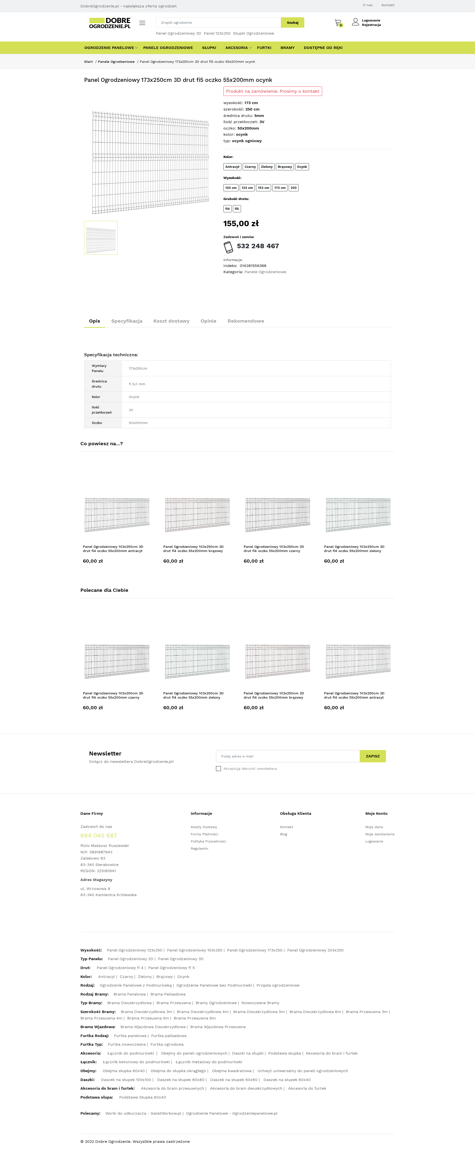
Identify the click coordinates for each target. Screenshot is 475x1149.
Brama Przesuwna (173, 1002)
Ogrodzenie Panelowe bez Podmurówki (214, 985)
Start (88, 62)
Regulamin (199, 848)
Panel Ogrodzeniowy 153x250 (194, 950)
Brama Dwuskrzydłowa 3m (146, 1011)
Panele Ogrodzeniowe (168, 47)
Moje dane (374, 827)
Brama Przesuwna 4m (101, 1018)
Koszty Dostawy (204, 827)
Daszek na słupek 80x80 (180, 1079)
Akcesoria (236, 47)
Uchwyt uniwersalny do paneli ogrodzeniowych (303, 1070)
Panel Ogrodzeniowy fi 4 (120, 967)
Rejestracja (371, 25)
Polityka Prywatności (208, 841)
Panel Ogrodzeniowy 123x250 (134, 950)
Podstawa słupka (284, 1053)
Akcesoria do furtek (307, 1088)
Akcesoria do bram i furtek (331, 1053)
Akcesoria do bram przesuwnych (172, 1088)
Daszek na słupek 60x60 (234, 1079)
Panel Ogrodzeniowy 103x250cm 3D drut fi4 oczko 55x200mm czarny (274, 549)
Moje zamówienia (380, 834)
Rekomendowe (246, 321)
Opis (94, 321)
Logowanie (371, 20)
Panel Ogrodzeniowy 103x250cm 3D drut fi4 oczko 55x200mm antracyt (113, 549)
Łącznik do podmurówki (131, 1053)
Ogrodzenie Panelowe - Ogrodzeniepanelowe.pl (232, 1113)
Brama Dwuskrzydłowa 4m (203, 1011)
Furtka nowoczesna (127, 1044)
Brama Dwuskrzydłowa (129, 1002)
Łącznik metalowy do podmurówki (209, 1062)
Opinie (208, 321)
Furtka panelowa (130, 1035)
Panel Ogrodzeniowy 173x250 (255, 950)
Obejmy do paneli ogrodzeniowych (194, 1053)
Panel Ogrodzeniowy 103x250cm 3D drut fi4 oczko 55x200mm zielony (354, 549)
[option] (150, 153)
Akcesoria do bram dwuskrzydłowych (246, 1088)
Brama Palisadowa (168, 994)
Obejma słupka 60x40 (124, 1070)
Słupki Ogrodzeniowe (253, 33)
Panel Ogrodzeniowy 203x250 (315, 950)
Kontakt (388, 5)
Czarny (126, 976)
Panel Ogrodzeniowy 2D (130, 958)
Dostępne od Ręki (323, 47)
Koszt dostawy (171, 321)
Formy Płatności (204, 834)
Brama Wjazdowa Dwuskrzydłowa (153, 1026)
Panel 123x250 (217, 33)
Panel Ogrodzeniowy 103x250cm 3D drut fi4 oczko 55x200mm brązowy (193, 549)
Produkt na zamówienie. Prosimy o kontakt (272, 91)
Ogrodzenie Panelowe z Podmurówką (136, 985)
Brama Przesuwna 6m (195, 1018)
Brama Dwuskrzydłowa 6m (315, 1011)
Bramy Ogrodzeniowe (216, 1002)
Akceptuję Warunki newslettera (250, 769)
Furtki (264, 47)
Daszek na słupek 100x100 (126, 1079)
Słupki (209, 47)
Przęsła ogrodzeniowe (278, 985)
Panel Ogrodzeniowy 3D (178, 33)
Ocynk (183, 976)
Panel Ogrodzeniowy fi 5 (171, 967)
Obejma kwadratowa (232, 1070)
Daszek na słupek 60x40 (287, 1079)
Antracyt (106, 976)
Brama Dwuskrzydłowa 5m (259, 1011)
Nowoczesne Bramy (260, 1002)
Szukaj (292, 22)
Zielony (145, 976)
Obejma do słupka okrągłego (178, 1070)
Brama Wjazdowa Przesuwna (218, 1026)
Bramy (288, 47)
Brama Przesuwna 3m (367, 1011)
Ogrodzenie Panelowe (109, 47)
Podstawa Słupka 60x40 (142, 1097)
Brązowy (164, 976)
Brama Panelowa (130, 994)
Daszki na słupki (247, 1053)
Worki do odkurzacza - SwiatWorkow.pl (143, 1113)
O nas (368, 5)
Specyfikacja (126, 321)
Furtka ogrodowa (167, 1044)
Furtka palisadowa (169, 1035)
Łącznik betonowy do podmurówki (136, 1062)
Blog (283, 834)
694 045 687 (98, 835)
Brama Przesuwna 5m (148, 1018)
